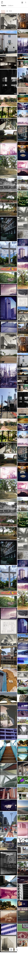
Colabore (10, 5)
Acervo (3, 11)
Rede (10, 11)
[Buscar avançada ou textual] (17, 950)
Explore (3, 5)
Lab (7, 11)
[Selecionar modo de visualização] (11, 950)
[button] (22, 2)
